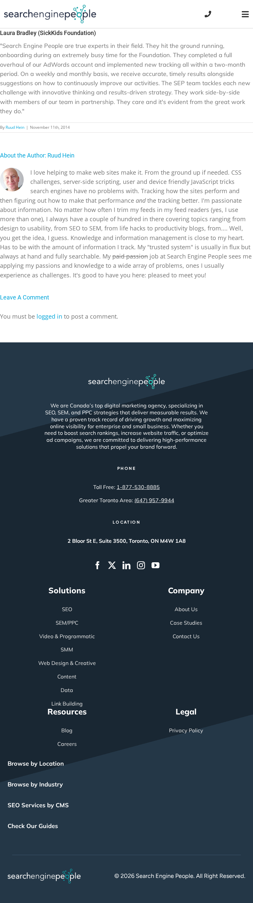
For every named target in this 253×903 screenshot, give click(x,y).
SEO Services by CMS (38, 805)
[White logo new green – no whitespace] (44, 872)
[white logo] (126, 377)
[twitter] (112, 565)
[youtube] (155, 565)
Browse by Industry (35, 784)
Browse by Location (36, 763)
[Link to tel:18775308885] (208, 14)
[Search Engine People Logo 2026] (50, 8)
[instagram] (141, 565)
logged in (49, 316)
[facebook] (97, 565)
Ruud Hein (15, 127)
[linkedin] (126, 565)
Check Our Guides (33, 826)
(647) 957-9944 (154, 500)
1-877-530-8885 (138, 487)
